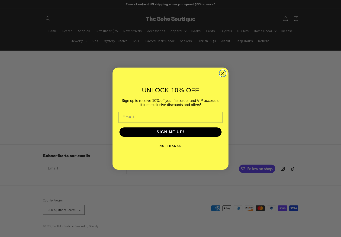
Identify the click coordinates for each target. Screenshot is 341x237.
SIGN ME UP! (171, 132)
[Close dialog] (222, 73)
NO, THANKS (171, 146)
